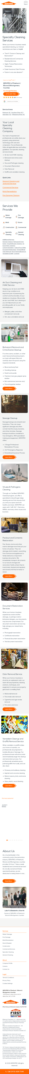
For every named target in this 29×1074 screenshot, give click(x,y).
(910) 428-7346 (11, 94)
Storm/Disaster (7, 943)
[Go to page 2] (9, 840)
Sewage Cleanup (8, 241)
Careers (5, 966)
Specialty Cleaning (8, 952)
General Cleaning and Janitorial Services (11, 182)
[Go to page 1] (7, 840)
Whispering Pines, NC (18, 114)
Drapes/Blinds (21, 249)
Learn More (8, 388)
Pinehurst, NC (6, 112)
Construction (6, 946)
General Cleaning (8, 955)
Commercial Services (10, 187)
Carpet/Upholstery (8, 247)
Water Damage (7, 934)
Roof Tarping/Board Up (19, 251)
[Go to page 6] (16, 840)
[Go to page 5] (14, 840)
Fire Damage (6, 937)
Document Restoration (9, 249)
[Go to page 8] (20, 840)
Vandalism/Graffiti (8, 253)
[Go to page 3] (11, 840)
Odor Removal (7, 251)
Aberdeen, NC (7, 114)
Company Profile (7, 963)
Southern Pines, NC (17, 112)
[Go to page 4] (13, 840)
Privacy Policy (6, 980)
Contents (16, 253)
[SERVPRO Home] (8, 3)
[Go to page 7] (18, 840)
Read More (8, 881)
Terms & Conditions (8, 977)
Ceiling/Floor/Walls (20, 247)
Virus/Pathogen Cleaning (14, 243)
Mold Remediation (10, 191)
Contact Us (6, 969)
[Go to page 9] (22, 840)
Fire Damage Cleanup (11, 195)
